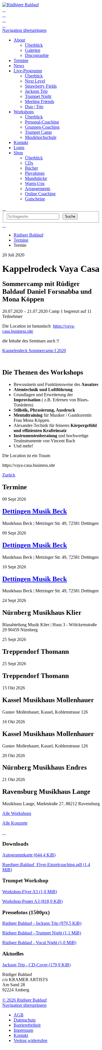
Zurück (8, 474)
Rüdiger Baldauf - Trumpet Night (41, 932)
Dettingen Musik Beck (34, 511)
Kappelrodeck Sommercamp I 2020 (34, 350)
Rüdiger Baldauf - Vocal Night (39, 942)
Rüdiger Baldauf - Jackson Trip (41, 923)
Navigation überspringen (24, 30)
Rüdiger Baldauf (28, 235)
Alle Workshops (16, 813)
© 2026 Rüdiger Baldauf (24, 1000)
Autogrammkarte (29, 854)
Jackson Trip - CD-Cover (36, 964)
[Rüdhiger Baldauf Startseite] (20, 4)
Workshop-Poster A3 (32, 901)
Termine (21, 240)
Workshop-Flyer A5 (29, 891)
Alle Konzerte (14, 823)
